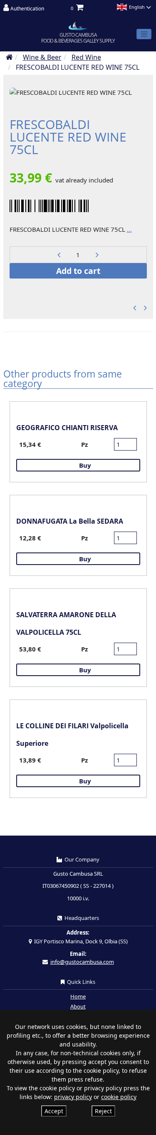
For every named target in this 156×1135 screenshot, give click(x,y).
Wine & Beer (42, 57)
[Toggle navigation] (143, 34)
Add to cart (78, 270)
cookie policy (118, 1097)
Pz (84, 444)
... (129, 229)
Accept (54, 1111)
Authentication (26, 8)
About (78, 1006)
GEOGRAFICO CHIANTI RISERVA (67, 427)
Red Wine (86, 57)
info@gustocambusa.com (82, 961)
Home (78, 996)
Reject (103, 1111)
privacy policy (73, 1097)
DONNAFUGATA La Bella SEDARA (69, 521)
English (137, 7)
